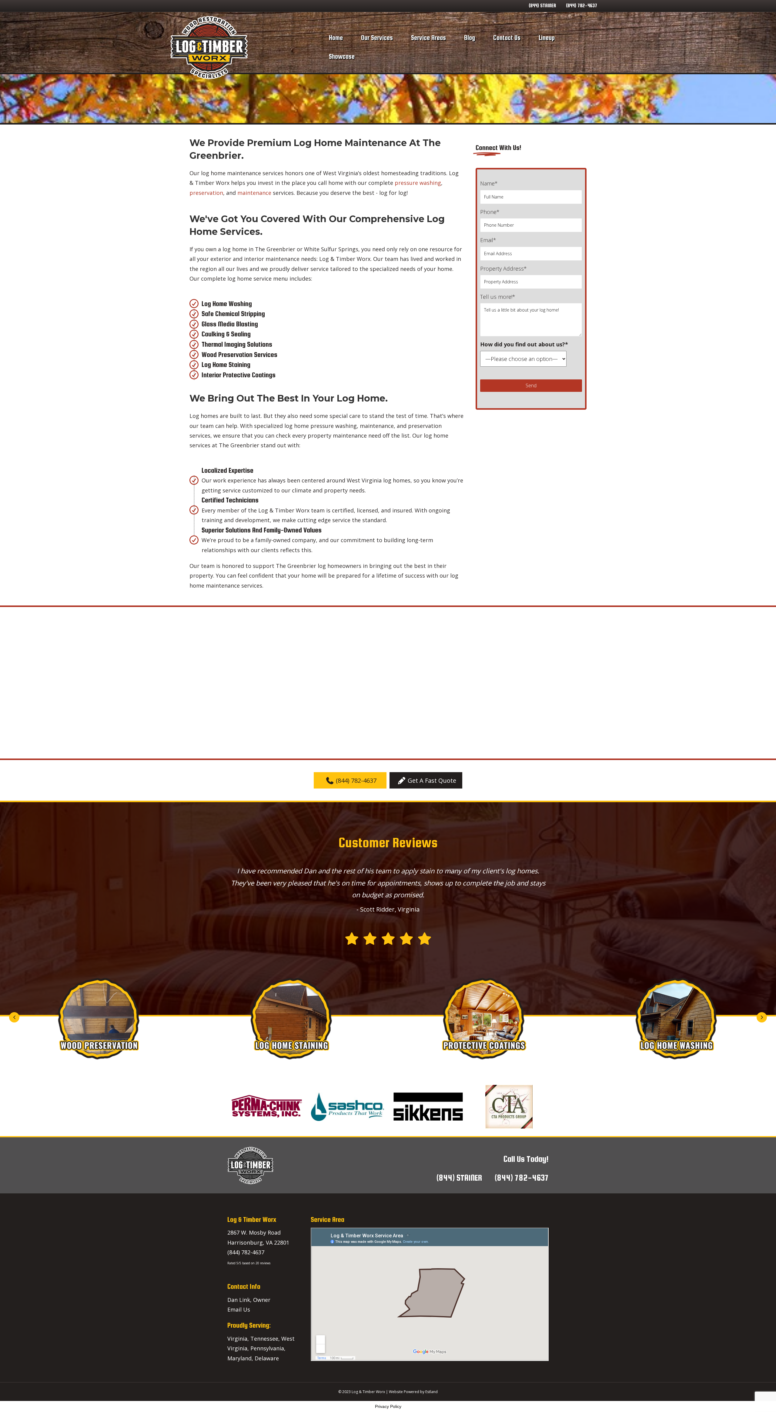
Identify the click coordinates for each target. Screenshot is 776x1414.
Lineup (547, 38)
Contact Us (506, 38)
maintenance (254, 192)
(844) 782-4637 (581, 5)
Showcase (342, 56)
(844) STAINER (542, 5)
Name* (489, 183)
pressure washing (418, 182)
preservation (206, 192)
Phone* (490, 211)
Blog (469, 38)
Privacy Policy (388, 1406)
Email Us (238, 1309)
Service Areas (428, 38)
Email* (488, 240)
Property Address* (503, 268)
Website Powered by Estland (413, 1391)
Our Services (377, 38)
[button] (350, 780)
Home (336, 38)
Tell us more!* (497, 296)
